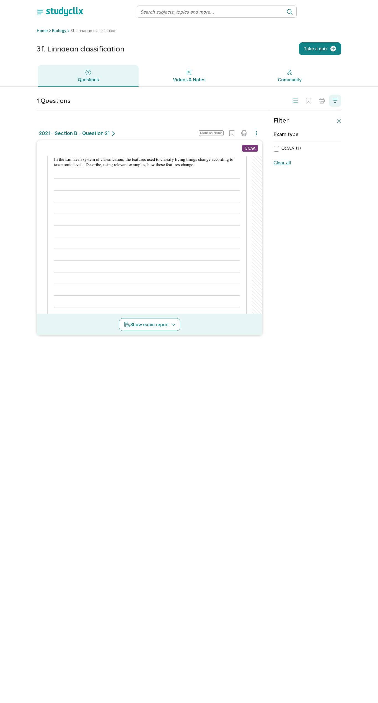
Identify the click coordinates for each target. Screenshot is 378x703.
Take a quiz (316, 48)
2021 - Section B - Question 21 (74, 133)
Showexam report (149, 324)
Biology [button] (59, 30)
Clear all (282, 162)
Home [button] (42, 30)
